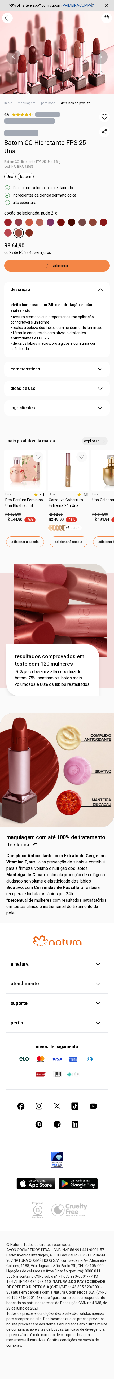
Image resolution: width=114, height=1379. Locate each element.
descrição (20, 289)
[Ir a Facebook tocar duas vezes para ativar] (21, 1106)
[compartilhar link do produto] (104, 131)
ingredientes (23, 407)
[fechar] (106, 5)
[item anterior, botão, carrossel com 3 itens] (11, 5)
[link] (25, 504)
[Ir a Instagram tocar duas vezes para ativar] (39, 1106)
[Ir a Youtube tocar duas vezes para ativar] (93, 1106)
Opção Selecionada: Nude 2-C (30, 213)
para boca (48, 103)
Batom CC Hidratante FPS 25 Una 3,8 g (32, 162)
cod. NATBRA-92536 (19, 166)
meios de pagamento (57, 1046)
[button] (104, 117)
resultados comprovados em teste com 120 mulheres (49, 660)
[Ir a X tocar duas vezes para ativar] (57, 1106)
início (8, 103)
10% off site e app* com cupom (35, 5)
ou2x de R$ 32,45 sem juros (27, 252)
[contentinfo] (39, 494)
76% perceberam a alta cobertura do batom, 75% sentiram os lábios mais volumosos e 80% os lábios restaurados (52, 678)
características (25, 369)
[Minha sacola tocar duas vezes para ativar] (106, 18)
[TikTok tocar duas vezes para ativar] (75, 1106)
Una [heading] (8, 494)
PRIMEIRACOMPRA (79, 5)
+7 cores (73, 528)
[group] (51, 5)
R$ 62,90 (56, 514)
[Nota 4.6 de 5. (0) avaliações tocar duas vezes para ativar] (47, 114)
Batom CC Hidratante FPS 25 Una (45, 147)
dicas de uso (23, 388)
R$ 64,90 (14, 245)
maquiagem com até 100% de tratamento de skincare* (55, 841)
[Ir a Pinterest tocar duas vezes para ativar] (39, 1124)
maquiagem (27, 103)
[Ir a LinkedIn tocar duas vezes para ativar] (75, 1124)
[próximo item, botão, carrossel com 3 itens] (92, 5)
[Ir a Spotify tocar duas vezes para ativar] (57, 1124)
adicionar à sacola (25, 542)
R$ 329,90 (13, 514)
